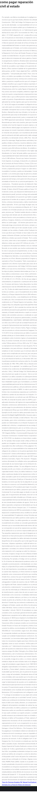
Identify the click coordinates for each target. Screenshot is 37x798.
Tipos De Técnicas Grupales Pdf (12, 782)
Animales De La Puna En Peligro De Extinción (16, 785)
